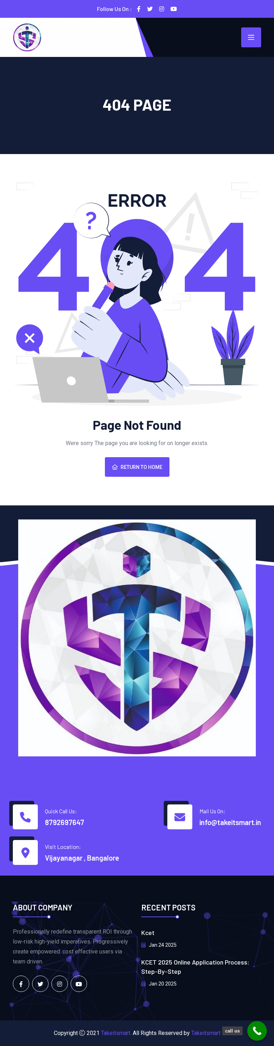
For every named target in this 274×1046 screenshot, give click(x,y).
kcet (147, 932)
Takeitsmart (205, 1033)
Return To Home (141, 467)
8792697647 (64, 822)
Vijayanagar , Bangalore (82, 858)
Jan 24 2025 (162, 945)
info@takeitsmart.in (230, 822)
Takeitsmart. (116, 1033)
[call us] (257, 1031)
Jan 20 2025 (162, 984)
